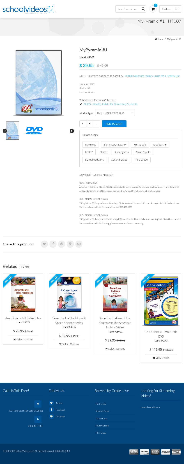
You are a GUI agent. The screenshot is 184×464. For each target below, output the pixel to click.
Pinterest (60, 416)
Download (90, 144)
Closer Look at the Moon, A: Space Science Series (69, 322)
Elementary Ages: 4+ (115, 144)
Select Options (24, 339)
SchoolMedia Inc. (94, 159)
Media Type (86, 113)
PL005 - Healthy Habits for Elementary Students (110, 104)
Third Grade (141, 159)
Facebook (60, 409)
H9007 (89, 152)
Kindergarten (121, 152)
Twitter (59, 403)
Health (103, 152)
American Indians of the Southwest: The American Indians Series (115, 324)
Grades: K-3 (159, 144)
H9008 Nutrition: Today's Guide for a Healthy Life (152, 76)
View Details (162, 357)
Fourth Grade (102, 425)
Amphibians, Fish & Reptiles (23, 320)
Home (160, 39)
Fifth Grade (101, 432)
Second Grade (119, 159)
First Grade (140, 144)
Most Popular (143, 152)
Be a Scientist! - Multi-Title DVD (161, 336)
